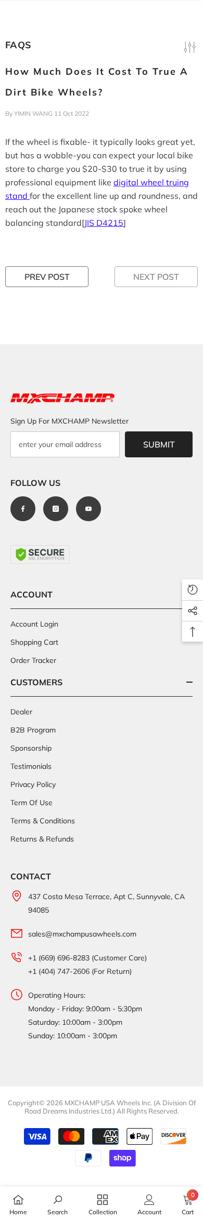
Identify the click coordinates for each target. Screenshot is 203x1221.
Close (194, 10)
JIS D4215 (103, 223)
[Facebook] (22, 508)
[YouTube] (88, 508)
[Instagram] (55, 508)
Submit (159, 444)
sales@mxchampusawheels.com (82, 934)
